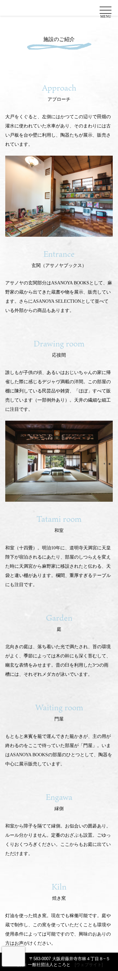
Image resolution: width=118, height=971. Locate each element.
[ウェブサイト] (89, 964)
